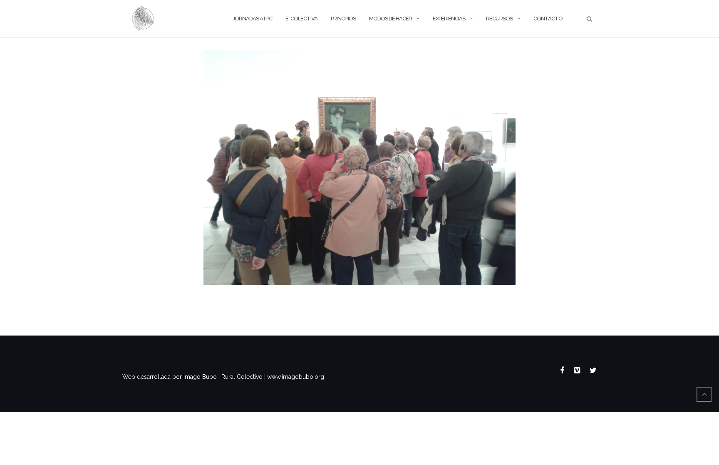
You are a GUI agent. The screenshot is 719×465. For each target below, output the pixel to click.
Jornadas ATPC (252, 18)
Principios (343, 18)
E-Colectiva (301, 18)
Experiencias (449, 18)
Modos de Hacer (390, 18)
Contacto (548, 18)
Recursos (499, 18)
